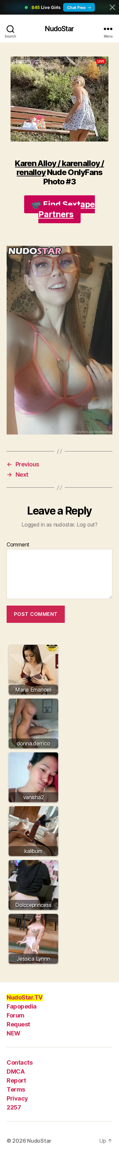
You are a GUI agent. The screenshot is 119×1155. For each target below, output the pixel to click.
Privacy (17, 1098)
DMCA (15, 1071)
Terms (16, 1089)
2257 (14, 1107)
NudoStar (59, 29)
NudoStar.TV (25, 997)
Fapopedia (22, 1006)
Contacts (19, 1062)
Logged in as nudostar (47, 524)
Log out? (87, 524)
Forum (15, 1015)
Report (16, 1080)
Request (18, 1024)
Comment (18, 545)
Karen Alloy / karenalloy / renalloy (59, 167)
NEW (13, 1033)
